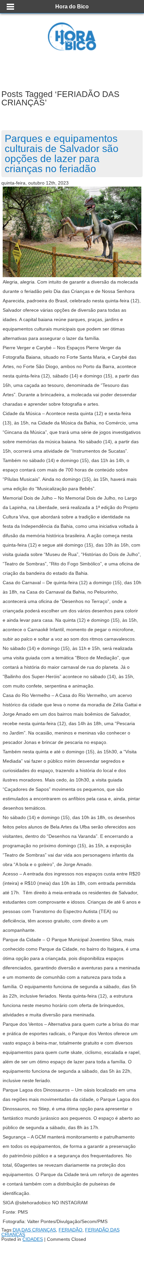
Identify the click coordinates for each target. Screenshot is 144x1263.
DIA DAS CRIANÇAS (34, 1229)
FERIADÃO (70, 1229)
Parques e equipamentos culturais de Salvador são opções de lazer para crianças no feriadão (62, 153)
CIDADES (32, 1239)
